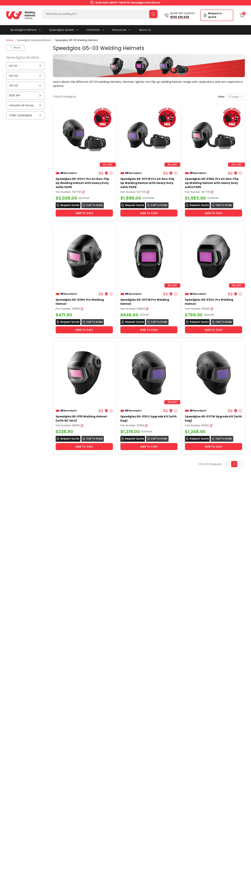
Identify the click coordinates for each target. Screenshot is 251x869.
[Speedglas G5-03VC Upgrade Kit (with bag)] (149, 373)
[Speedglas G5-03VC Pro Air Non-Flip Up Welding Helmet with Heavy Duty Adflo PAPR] (84, 135)
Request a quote (215, 15)
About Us (145, 30)
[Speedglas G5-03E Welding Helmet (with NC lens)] (84, 373)
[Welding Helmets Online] (20, 15)
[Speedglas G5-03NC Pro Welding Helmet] (84, 256)
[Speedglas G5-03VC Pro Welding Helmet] (213, 256)
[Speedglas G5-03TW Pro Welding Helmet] (149, 256)
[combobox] (235, 96)
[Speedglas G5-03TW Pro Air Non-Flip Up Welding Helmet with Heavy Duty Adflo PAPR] (149, 135)
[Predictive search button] (153, 14)
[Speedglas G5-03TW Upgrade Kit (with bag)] (213, 373)
